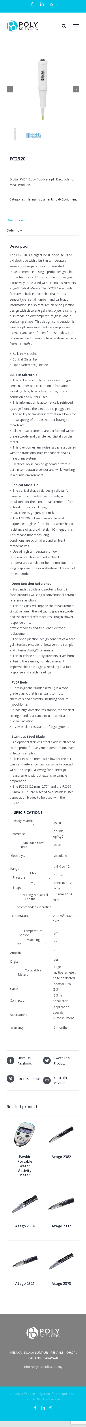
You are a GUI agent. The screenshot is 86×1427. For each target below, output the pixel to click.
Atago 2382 (61, 1156)
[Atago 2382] (61, 1121)
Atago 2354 (25, 1226)
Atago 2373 (61, 1283)
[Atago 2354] (25, 1191)
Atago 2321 (25, 1283)
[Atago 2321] (25, 1248)
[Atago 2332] (61, 1191)
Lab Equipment (66, 199)
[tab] (43, 220)
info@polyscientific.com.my (43, 1366)
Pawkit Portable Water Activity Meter (24, 1165)
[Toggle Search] (64, 26)
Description (15, 220)
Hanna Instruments (40, 199)
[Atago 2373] (61, 1248)
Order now (14, 230)
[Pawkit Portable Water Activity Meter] (25, 1121)
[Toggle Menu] (76, 26)
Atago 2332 (61, 1226)
